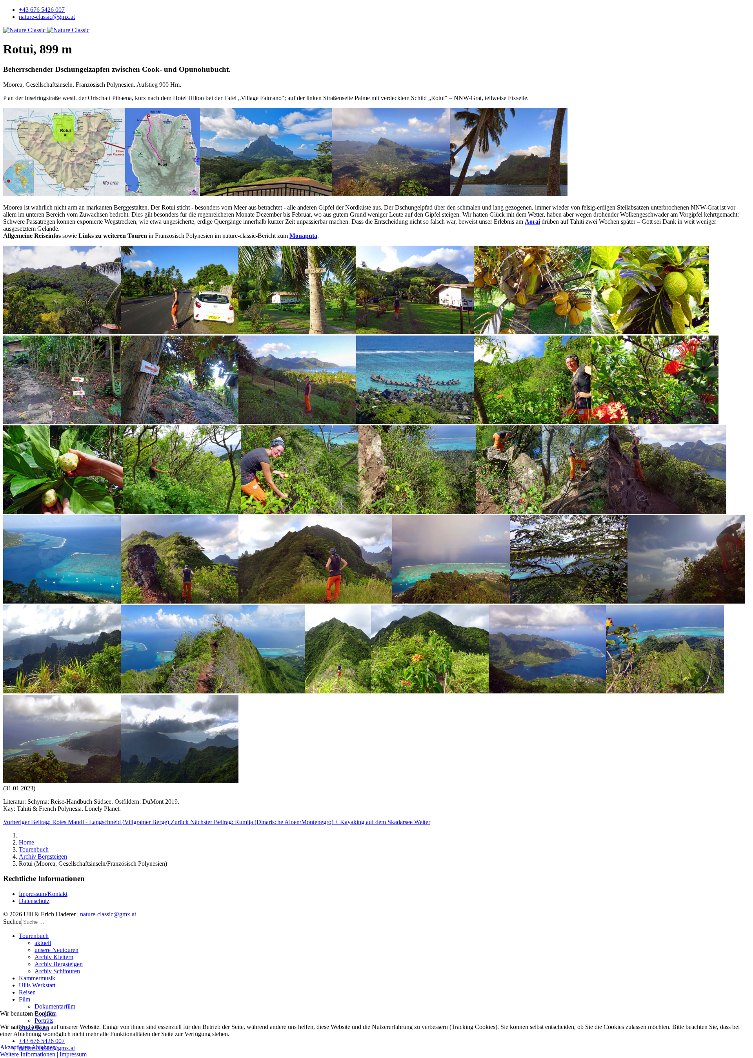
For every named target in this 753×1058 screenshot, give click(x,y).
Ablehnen (43, 1047)
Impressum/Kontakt (43, 893)
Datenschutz (34, 900)
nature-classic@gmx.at (47, 16)
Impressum (73, 1054)
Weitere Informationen (27, 1054)
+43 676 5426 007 (42, 9)
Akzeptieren (15, 1047)
